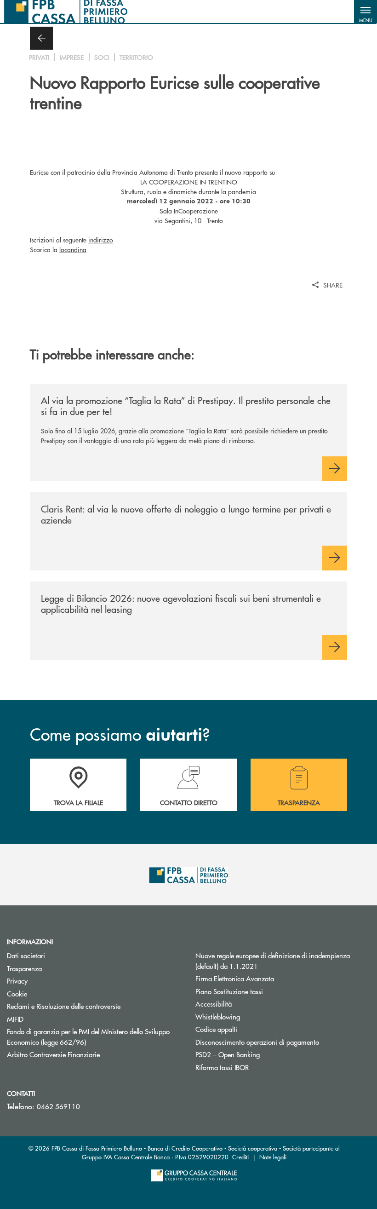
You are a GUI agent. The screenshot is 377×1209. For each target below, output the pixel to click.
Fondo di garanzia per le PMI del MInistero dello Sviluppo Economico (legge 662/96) (88, 1036)
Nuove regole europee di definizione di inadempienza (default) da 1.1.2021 (272, 960)
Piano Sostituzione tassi (263, 991)
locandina (72, 249)
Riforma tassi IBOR (222, 1067)
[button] (365, 11)
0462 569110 (58, 1106)
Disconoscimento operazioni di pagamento (257, 1042)
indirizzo (100, 239)
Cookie (17, 993)
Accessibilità (213, 1003)
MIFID (15, 1019)
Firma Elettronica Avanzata (234, 978)
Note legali (272, 1156)
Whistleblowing (217, 1016)
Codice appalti (216, 1029)
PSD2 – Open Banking (227, 1054)
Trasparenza (24, 968)
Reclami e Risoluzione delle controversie (63, 1006)
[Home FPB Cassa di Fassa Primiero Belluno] (65, 11)
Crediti (240, 1156)
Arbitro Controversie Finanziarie (88, 1054)
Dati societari (26, 955)
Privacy (17, 980)
